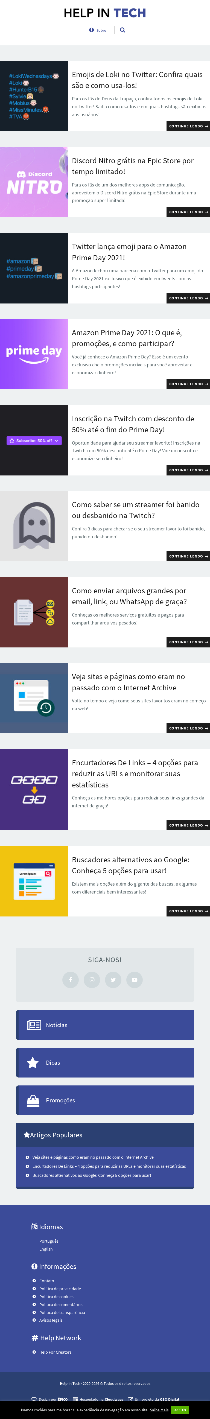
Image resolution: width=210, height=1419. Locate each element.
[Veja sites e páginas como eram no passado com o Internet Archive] (34, 698)
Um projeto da (157, 1399)
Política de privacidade (60, 1288)
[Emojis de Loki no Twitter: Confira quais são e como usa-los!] (34, 96)
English (46, 1249)
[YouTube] (134, 980)
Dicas (53, 1062)
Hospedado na (101, 1399)
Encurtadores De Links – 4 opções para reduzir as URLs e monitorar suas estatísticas (135, 774)
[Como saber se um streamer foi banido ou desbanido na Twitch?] (34, 526)
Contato (46, 1280)
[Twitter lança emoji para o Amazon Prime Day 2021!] (34, 268)
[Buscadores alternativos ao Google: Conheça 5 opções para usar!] (34, 881)
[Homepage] (105, 13)
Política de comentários (61, 1304)
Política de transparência (62, 1312)
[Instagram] (92, 980)
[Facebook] (70, 980)
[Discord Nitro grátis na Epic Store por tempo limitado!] (34, 182)
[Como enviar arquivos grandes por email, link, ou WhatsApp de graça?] (34, 612)
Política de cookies (56, 1296)
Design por (53, 1399)
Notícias (57, 1025)
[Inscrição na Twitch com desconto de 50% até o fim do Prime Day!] (34, 440)
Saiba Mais (159, 1409)
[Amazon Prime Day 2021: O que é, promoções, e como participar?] (34, 354)
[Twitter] (113, 980)
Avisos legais (51, 1320)
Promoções (60, 1100)
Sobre (101, 30)
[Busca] (117, 24)
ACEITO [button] (180, 1410)
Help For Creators (55, 1352)
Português (49, 1241)
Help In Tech (70, 1383)
